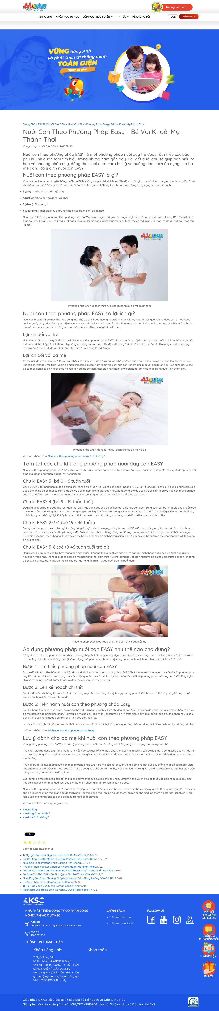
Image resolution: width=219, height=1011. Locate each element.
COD (173, 16)
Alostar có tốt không (35, 817)
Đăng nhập (189, 16)
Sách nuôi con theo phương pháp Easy (71, 730)
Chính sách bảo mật (120, 917)
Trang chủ (29, 124)
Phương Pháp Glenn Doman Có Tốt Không (48, 882)
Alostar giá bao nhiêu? (36, 813)
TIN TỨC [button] (121, 16)
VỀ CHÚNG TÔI (141, 16)
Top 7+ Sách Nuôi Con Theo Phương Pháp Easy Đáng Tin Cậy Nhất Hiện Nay (68, 870)
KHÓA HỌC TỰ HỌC (67, 16)
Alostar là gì (30, 809)
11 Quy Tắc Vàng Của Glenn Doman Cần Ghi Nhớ (51, 885)
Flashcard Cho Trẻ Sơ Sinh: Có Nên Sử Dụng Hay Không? (56, 889)
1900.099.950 (38, 935)
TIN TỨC (43, 124)
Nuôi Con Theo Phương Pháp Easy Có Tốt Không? (52, 862)
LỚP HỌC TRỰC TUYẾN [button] (97, 16)
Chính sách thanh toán (121, 923)
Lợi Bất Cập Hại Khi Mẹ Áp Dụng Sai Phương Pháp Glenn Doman (61, 859)
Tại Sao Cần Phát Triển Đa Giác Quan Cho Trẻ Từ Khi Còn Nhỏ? (60, 874)
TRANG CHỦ (44, 16)
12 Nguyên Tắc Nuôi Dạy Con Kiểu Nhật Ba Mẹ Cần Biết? (56, 855)
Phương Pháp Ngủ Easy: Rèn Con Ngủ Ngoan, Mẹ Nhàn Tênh (59, 866)
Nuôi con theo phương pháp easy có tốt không (76, 456)
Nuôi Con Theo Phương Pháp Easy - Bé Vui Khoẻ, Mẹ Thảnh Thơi (106, 124)
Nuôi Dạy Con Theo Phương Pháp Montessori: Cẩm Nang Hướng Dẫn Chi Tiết (68, 878)
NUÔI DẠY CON (56, 124)
